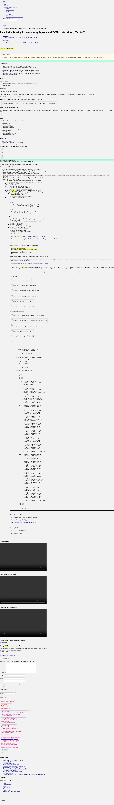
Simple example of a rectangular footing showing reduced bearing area (20, 71)
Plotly (23, 37)
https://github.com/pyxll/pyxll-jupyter (20, 519)
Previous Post (4, 655)
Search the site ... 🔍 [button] (8, 18)
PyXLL (31, 37)
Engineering (11, 37)
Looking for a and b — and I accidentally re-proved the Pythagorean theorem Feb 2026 (24, 774)
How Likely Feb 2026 (8, 773)
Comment (3, 672)
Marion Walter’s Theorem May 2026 (12, 767)
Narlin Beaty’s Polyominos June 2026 (12, 764)
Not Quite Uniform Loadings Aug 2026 (13, 760)
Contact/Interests (10, 10)
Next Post (12, 655)
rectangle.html (3, 642)
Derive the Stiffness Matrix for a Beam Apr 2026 (15, 769)
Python (27, 37)
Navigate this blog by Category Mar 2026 (13, 771)
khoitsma (5, 36)
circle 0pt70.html (4, 651)
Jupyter (19, 37)
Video (4, 25)
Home (4, 4)
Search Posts (6, 12)
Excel (16, 37)
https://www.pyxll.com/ (16, 533)
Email (2, 678)
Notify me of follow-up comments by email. (12, 684)
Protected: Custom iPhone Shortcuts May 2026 (14, 766)
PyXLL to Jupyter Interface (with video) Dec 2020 (23, 522)
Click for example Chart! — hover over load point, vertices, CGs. (28, 236)
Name (2, 675)
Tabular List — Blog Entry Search (14, 17)
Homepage (5, 22)
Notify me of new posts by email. (10, 686)
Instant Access (9, 15)
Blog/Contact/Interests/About (10, 7)
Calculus (5, 37)
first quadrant (34, 94)
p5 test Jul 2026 (7, 762)
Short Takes (9, 14)
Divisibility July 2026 (8, 763)
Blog (7, 8)
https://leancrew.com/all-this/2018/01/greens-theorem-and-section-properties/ (29, 263)
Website (2, 681)
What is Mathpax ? (7, 5)
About (7, 11)
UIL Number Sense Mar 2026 (10, 770)
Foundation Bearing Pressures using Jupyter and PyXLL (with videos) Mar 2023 (19, 42)
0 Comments (6, 40)
